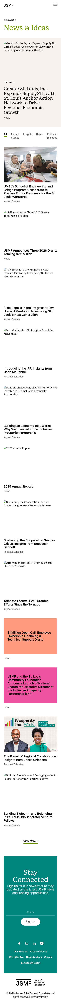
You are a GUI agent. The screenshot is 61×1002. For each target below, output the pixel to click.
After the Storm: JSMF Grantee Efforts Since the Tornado (26, 603)
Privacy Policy (40, 997)
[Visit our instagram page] (27, 943)
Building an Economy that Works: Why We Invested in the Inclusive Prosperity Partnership (28, 429)
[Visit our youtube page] (42, 943)
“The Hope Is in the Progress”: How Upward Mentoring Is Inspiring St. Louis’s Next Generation (29, 312)
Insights (27, 134)
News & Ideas (34, 957)
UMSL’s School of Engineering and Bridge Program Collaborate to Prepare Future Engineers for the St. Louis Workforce (30, 192)
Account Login (31, 963)
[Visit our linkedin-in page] (34, 943)
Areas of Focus (38, 952)
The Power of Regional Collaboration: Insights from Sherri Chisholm (30, 758)
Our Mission (20, 952)
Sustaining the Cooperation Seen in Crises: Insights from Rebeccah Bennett (29, 544)
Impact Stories (15, 136)
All (5, 134)
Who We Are (16, 957)
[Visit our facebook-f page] (19, 943)
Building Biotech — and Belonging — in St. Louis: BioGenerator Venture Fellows (29, 817)
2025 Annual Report (18, 486)
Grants (48, 957)
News (7, 118)
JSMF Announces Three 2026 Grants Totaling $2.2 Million (30, 252)
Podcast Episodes (52, 136)
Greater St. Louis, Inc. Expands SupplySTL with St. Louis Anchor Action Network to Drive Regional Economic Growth (30, 100)
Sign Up (30, 922)
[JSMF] (8, 5)
